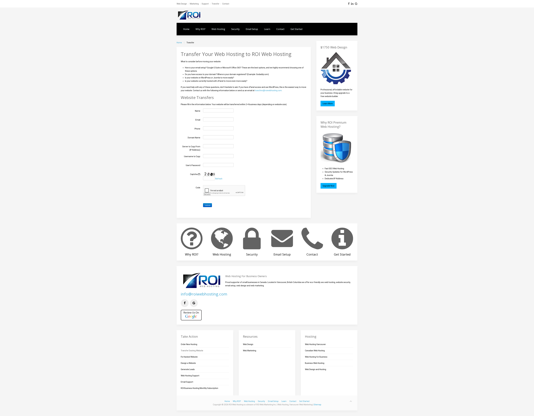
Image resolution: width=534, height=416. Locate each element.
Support (205, 4)
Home (186, 29)
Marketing (194, 4)
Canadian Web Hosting (315, 350)
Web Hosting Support (190, 376)
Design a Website (188, 363)
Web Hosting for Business (316, 357)
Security (235, 29)
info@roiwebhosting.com (204, 294)
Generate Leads (188, 369)
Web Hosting (218, 29)
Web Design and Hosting (315, 369)
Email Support (187, 382)
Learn (267, 29)
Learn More (328, 103)
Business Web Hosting (314, 363)
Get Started (296, 29)
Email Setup (252, 29)
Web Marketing (249, 350)
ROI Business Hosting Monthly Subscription (199, 388)
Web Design (182, 4)
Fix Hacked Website (189, 357)
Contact (225, 4)
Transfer (215, 4)
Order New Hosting (189, 344)
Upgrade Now (328, 186)
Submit (207, 205)
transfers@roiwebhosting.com (268, 90)
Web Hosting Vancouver (315, 344)
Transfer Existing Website (192, 350)
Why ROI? (200, 29)
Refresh (218, 179)
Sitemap (317, 404)
